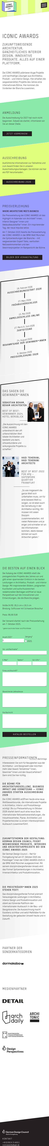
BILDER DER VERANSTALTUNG (22, 257)
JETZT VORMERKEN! (17, 134)
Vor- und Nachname (10, 649)
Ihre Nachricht (7, 713)
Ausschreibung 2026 (18, 182)
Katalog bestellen (24, 735)
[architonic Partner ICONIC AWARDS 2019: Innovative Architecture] (34, 1017)
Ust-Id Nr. (36, 660)
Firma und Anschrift (10, 671)
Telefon (20, 660)
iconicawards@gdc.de (10, 1145)
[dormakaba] (12, 963)
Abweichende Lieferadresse (12, 692)
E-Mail (5, 660)
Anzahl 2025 (7, 637)
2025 (29, 641)
